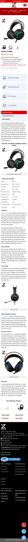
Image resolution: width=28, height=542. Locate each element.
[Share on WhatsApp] (2, 68)
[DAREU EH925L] (21, 408)
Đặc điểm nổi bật (7, 112)
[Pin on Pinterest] (13, 68)
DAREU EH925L (19, 415)
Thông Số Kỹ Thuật (8, 116)
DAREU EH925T (6, 415)
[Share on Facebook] (5, 68)
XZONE (5, 395)
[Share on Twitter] (8, 68)
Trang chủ (4, 10)
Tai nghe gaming (5, 316)
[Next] (24, 31)
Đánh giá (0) (6, 119)
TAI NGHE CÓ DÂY (16, 12)
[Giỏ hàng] (25, 5)
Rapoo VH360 (5, 213)
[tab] (14, 112)
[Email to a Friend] (10, 68)
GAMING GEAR (13, 10)
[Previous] (3, 31)
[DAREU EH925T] (7, 408)
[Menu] (2, 5)
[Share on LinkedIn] (16, 68)
